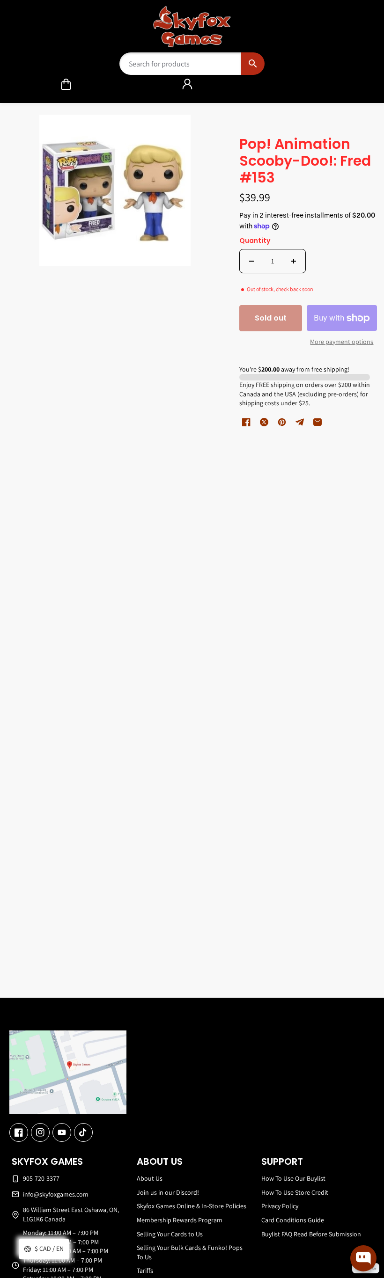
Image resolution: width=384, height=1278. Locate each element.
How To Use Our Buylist (293, 1178)
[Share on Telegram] (300, 422)
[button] (66, 84)
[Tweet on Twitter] (264, 422)
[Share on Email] (317, 422)
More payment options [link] (341, 341)
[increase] (293, 261)
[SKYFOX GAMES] (192, 27)
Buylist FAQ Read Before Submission (311, 1234)
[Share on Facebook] (246, 422)
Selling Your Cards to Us (170, 1234)
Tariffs (145, 1270)
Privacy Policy (279, 1206)
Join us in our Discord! (168, 1192)
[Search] (252, 63)
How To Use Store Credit (294, 1192)
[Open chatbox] (363, 1258)
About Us (149, 1178)
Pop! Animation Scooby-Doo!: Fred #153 (305, 162)
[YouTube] (61, 1132)
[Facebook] (18, 1132)
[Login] (187, 84)
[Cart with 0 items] (66, 84)
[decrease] (251, 261)
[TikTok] (83, 1132)
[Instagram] (40, 1132)
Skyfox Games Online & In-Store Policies (191, 1206)
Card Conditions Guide (292, 1220)
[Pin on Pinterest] (282, 422)
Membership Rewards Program (179, 1220)
